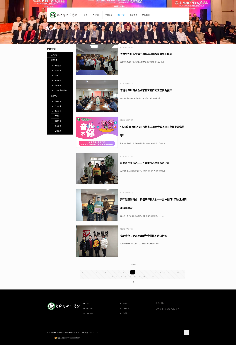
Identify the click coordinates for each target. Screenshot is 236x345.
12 (132, 272)
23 (183, 272)
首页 (88, 303)
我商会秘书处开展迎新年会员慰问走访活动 (143, 235)
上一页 (133, 264)
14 (141, 272)
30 (139, 277)
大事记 (57, 116)
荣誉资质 (58, 131)
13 (137, 272)
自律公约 (58, 85)
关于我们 (89, 308)
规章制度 (54, 60)
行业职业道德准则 (61, 90)
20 (169, 272)
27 (126, 277)
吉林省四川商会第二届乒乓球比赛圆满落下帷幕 (146, 54)
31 (144, 277)
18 (160, 272)
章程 (56, 75)
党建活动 (58, 101)
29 (135, 277)
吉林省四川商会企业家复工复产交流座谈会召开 (146, 90)
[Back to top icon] (186, 332)
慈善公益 (58, 126)
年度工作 (58, 121)
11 (128, 272)
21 (173, 272)
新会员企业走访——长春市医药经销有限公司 (144, 163)
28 (130, 277)
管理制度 (58, 80)
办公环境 (58, 106)
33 (153, 277)
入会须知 (58, 66)
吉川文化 (58, 111)
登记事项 (58, 71)
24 (112, 277)
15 (146, 272)
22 (178, 272)
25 (117, 277)
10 (123, 272)
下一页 (131, 282)
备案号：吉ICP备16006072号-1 (87, 333)
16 (151, 272)
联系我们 (126, 313)
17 (155, 272)
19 (164, 272)
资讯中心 (54, 96)
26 (121, 277)
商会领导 (54, 55)
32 (148, 277)
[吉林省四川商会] (63, 15)
